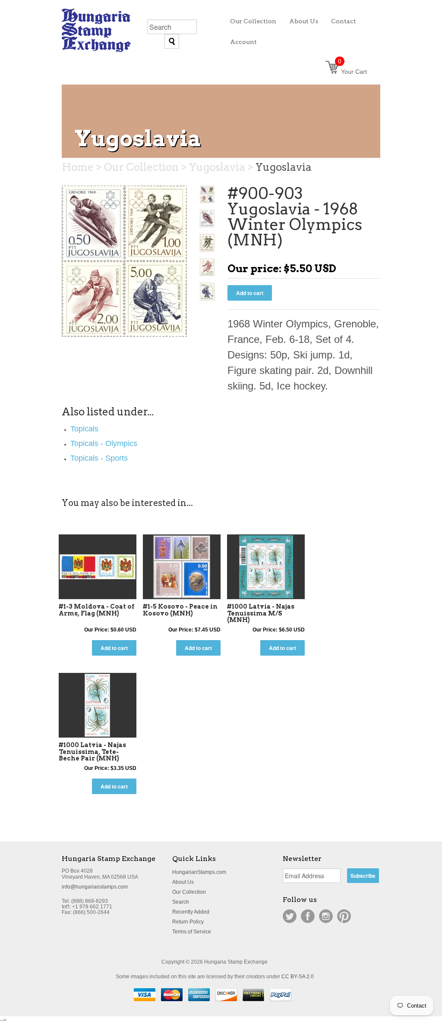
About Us (183, 882)
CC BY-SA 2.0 (297, 977)
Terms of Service (191, 932)
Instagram (326, 916)
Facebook (308, 916)
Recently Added (190, 912)
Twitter (290, 916)
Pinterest (344, 916)
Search (180, 902)
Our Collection (189, 892)
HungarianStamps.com (199, 872)
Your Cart (352, 71)
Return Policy (188, 922)
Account (243, 41)
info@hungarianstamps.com (95, 887)
